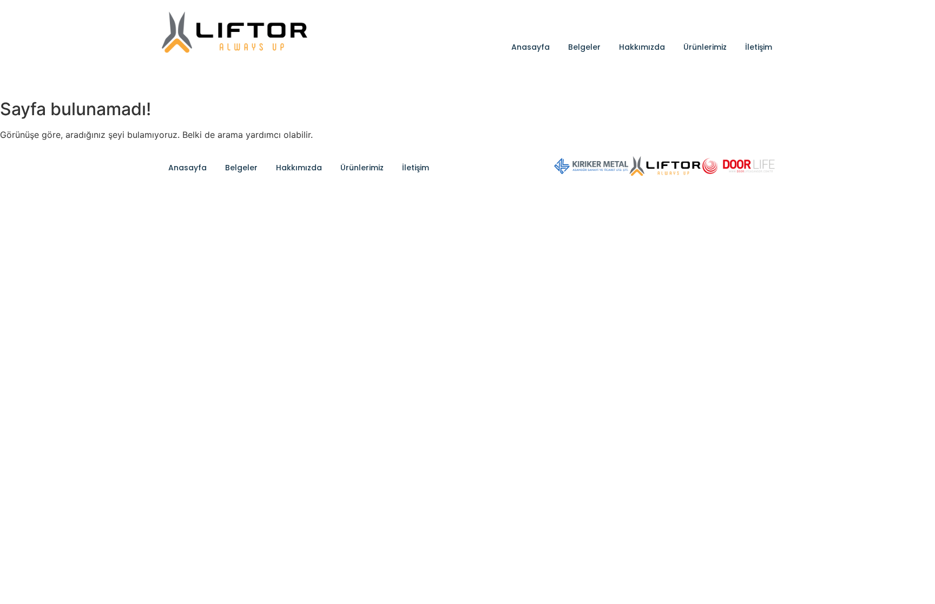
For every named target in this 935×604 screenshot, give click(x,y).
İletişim (758, 47)
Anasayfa (530, 47)
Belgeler (584, 47)
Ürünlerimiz (705, 47)
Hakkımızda (642, 47)
